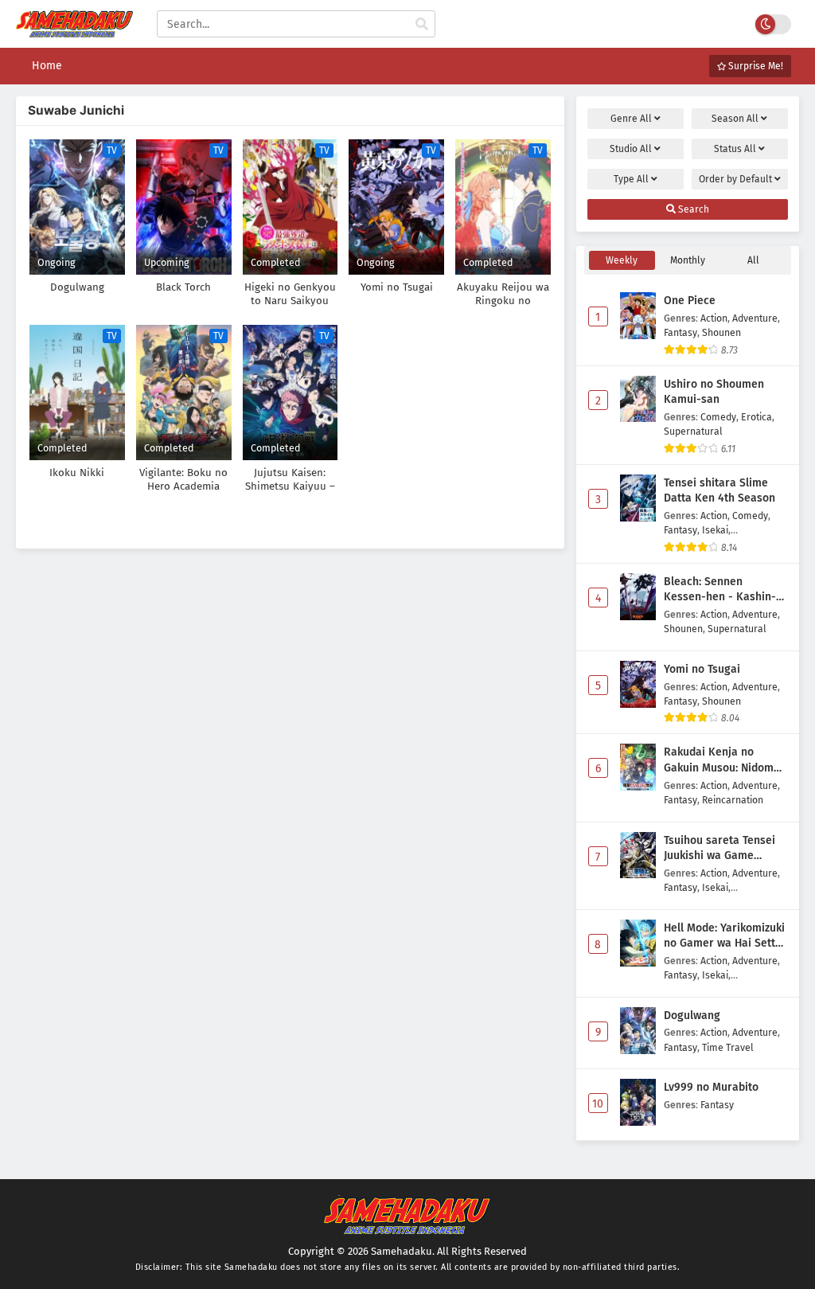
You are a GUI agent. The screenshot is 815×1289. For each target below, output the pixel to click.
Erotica (756, 417)
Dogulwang (692, 1015)
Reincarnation (732, 800)
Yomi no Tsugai (702, 669)
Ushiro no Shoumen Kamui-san (714, 392)
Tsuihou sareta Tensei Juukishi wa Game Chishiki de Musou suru (723, 849)
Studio (631, 148)
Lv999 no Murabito (711, 1087)
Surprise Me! (754, 66)
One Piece (690, 300)
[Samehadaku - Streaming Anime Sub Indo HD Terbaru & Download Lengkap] (74, 34)
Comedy (718, 417)
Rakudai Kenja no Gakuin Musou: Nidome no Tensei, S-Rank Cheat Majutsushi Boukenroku (725, 760)
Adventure (755, 318)
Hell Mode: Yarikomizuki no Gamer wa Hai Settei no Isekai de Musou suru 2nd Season (724, 936)
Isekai (715, 530)
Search (692, 209)
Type (631, 179)
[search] (422, 24)
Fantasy (680, 332)
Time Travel (728, 1047)
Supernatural (693, 431)
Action (713, 318)
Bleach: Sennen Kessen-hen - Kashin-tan (720, 590)
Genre (631, 118)
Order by (735, 179)
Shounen (721, 332)
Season (735, 118)
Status (735, 148)
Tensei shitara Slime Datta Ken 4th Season (719, 491)
